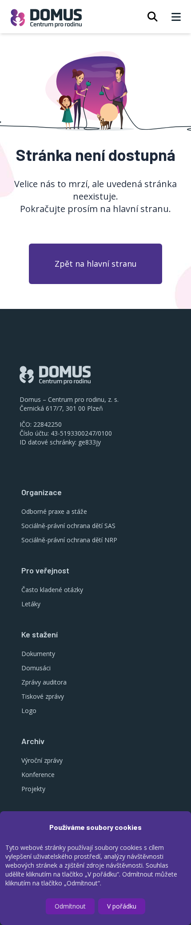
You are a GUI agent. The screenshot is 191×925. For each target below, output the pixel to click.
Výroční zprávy (42, 760)
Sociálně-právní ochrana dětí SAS (68, 525)
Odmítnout (70, 906)
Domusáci (36, 668)
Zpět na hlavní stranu (96, 263)
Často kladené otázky (52, 589)
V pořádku (121, 906)
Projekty (33, 789)
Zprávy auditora (44, 682)
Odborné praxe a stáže (54, 511)
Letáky (30, 604)
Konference (38, 774)
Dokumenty (38, 653)
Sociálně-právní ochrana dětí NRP (69, 540)
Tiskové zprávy (42, 696)
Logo (28, 710)
